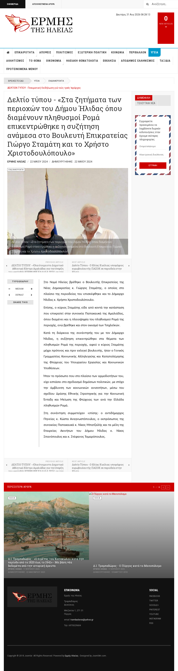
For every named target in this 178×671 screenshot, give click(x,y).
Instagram (155, 618)
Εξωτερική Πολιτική (92, 52)
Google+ (154, 605)
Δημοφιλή (143, 97)
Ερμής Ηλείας (71, 656)
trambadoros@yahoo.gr (82, 620)
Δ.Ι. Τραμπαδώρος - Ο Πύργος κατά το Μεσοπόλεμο (127, 566)
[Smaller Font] (9, 289)
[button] (163, 487)
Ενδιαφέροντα (56, 81)
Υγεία (154, 52)
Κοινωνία (117, 52)
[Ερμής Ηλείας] (39, 22)
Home (8, 52)
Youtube (154, 614)
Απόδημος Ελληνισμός (138, 60)
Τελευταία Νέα (146, 103)
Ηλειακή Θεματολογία (82, 60)
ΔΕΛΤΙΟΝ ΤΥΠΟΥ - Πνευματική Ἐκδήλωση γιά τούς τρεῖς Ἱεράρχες (44, 87)
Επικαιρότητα (25, 52)
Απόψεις (45, 52)
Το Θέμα (35, 60)
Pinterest (154, 609)
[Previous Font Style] (9, 295)
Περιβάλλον (137, 52)
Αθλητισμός (15, 60)
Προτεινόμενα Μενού (22, 69)
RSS (151, 623)
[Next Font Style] (31, 295)
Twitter (153, 600)
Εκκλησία (109, 60)
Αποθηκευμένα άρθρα (43, 4)
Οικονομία (53, 60)
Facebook (154, 596)
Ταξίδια (165, 60)
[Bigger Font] (31, 289)
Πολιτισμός (64, 52)
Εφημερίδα (12, 4)
